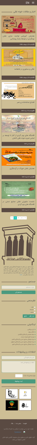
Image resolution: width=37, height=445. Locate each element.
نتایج (25, 316)
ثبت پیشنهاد (18, 381)
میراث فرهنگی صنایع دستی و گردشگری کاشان (23, 339)
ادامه (21, 275)
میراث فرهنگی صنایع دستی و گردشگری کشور (23, 344)
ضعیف (31, 312)
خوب (32, 307)
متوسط (31, 310)
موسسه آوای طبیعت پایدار (27, 337)
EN (27, 3)
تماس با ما (18, 424)
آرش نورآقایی (30, 329)
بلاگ (12, 424)
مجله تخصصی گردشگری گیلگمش (26, 334)
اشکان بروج (31, 332)
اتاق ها (25, 424)
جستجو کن (18, 292)
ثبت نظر (31, 316)
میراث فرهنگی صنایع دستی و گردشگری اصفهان (22, 342)
